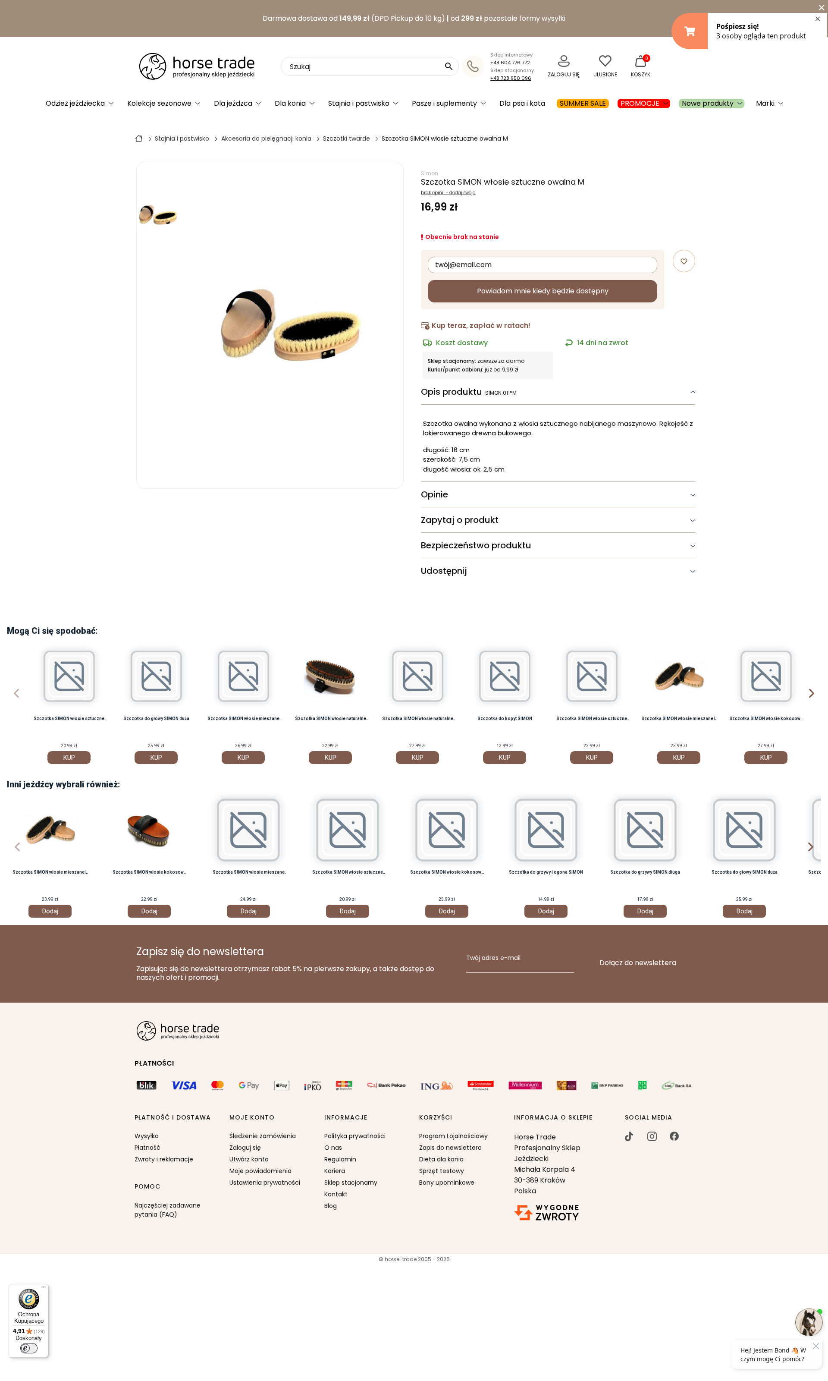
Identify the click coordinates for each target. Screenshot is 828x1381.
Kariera (334, 1171)
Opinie (434, 494)
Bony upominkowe (446, 1182)
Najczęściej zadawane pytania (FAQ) (168, 1210)
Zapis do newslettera (450, 1147)
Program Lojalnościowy (453, 1136)
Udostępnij (444, 571)
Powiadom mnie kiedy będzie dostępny (542, 291)
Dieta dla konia (441, 1159)
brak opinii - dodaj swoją (448, 193)
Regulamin (340, 1159)
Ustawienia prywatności (264, 1182)
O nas (333, 1147)
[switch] (29, 1348)
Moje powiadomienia (260, 1171)
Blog (330, 1206)
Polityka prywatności (355, 1136)
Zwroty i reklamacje (164, 1159)
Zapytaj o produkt (460, 520)
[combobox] (370, 66)
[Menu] (43, 1289)
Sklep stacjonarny (350, 1182)
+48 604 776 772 (510, 62)
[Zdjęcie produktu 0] (158, 215)
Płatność (147, 1147)
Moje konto (252, 1118)
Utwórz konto (249, 1159)
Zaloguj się (245, 1147)
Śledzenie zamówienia (262, 1136)
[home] (139, 138)
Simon (429, 173)
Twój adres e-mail (493, 958)
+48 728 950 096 (510, 78)
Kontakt (336, 1194)
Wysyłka (147, 1136)
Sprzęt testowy (441, 1171)
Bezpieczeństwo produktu (476, 545)
